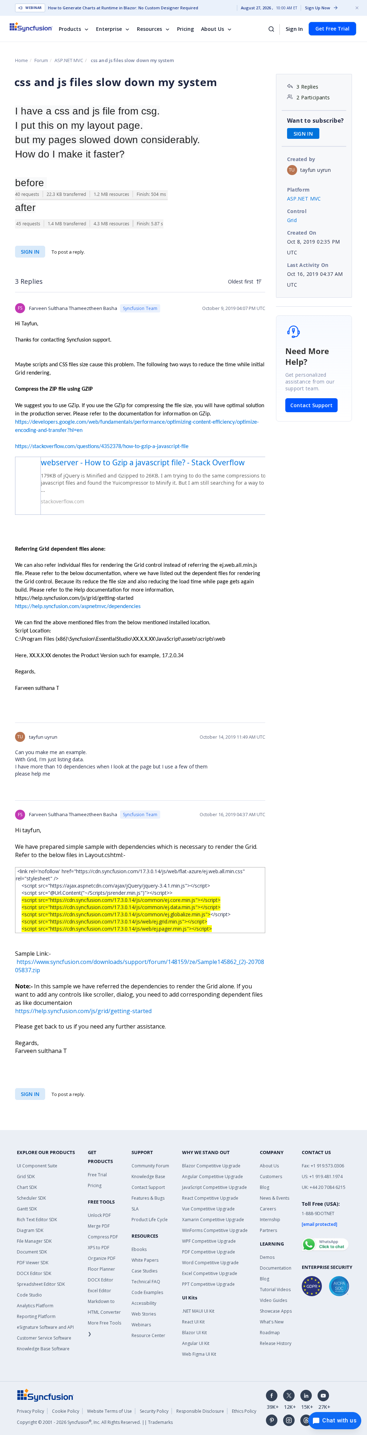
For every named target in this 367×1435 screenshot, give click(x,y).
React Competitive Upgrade (210, 1198)
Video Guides (273, 1300)
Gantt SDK (27, 1209)
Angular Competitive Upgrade (212, 1176)
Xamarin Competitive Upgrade (213, 1220)
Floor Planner (101, 1269)
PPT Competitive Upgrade (208, 1284)
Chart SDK (27, 1187)
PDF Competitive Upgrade (208, 1252)
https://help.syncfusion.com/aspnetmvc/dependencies (77, 607)
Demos (267, 1257)
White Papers (145, 1260)
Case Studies (144, 1271)
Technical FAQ (146, 1282)
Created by (301, 159)
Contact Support (311, 405)
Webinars (141, 1325)
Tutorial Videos (275, 1289)
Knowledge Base (148, 1176)
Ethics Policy (244, 1411)
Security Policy (154, 1411)
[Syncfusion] (45, 1394)
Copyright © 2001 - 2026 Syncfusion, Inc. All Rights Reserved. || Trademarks (95, 1422)
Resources (149, 28)
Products (70, 28)
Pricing (185, 28)
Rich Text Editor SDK (37, 1220)
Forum (41, 60)
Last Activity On (308, 265)
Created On (301, 232)
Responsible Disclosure (200, 1411)
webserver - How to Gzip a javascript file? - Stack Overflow (143, 462)
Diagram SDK (30, 1230)
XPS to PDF (98, 1248)
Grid (292, 220)
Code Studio (29, 1295)
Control (297, 211)
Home (21, 60)
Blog (264, 1187)
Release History (275, 1343)
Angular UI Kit (195, 1343)
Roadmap (270, 1333)
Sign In (294, 28)
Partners (268, 1230)
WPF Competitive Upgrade (209, 1241)
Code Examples (147, 1292)
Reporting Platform (36, 1316)
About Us (212, 28)
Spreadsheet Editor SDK (41, 1284)
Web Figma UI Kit (199, 1354)
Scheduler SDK (31, 1198)
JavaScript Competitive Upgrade (214, 1187)
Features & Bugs (148, 1198)
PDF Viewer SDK (32, 1263)
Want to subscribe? (315, 120)
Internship (270, 1220)
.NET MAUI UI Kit (198, 1311)
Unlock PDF (99, 1215)
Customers (271, 1176)
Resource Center (148, 1335)
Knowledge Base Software (43, 1349)
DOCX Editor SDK (34, 1273)
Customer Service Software (44, 1338)
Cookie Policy (65, 1411)
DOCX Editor (100, 1280)
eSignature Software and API (45, 1327)
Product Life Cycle (150, 1220)
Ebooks (139, 1249)
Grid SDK (26, 1176)
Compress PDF (103, 1237)
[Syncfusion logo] (36, 27)
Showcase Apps (276, 1311)
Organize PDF (101, 1258)
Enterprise (109, 28)
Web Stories (144, 1314)
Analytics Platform (35, 1306)
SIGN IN (30, 251)
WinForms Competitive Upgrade (215, 1230)
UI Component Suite (37, 1166)
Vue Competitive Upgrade (208, 1209)
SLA (135, 1209)
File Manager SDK (34, 1241)
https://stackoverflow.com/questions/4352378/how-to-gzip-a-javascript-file (102, 447)
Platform (298, 189)
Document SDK (32, 1252)
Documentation (275, 1268)
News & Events (274, 1198)
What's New (271, 1322)
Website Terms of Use (109, 1411)
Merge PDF (99, 1226)
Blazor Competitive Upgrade (211, 1166)
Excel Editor (99, 1291)
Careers (268, 1209)
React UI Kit (193, 1322)
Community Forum (150, 1166)
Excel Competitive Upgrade (209, 1273)
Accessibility (144, 1303)
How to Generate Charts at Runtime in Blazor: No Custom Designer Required (123, 7)
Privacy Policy (30, 1411)
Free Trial (97, 1175)
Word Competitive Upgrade (210, 1263)
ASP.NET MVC (68, 60)
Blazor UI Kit (194, 1333)
